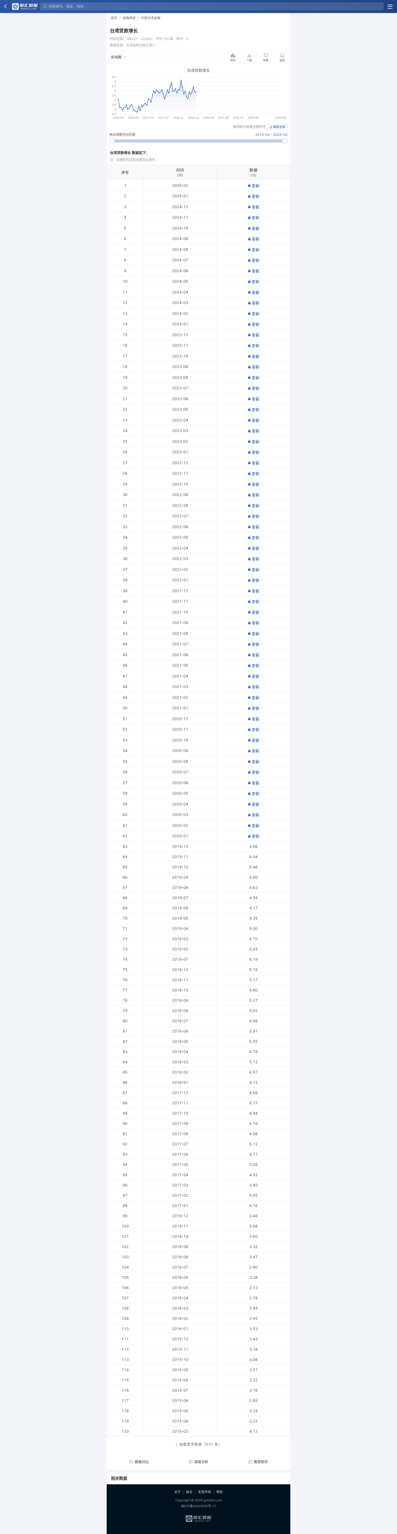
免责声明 (204, 1492)
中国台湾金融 (150, 18)
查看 (255, 185)
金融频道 (129, 18)
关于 (177, 1492)
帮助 (219, 1492)
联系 (189, 1492)
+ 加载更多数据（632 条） (198, 1444)
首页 (114, 18)
